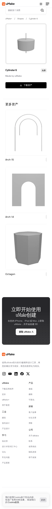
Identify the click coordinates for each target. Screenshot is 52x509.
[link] (28, 133)
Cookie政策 (13, 502)
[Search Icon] (26, 10)
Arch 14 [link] (9, 216)
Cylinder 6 (33, 18)
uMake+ (8, 18)
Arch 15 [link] (9, 159)
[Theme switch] (41, 4)
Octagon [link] (10, 274)
